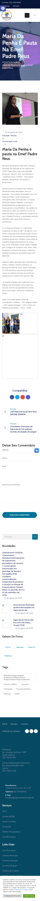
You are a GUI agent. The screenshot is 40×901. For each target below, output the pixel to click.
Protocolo (7, 827)
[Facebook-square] (27, 731)
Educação (13, 62)
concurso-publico (10, 684)
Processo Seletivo (23, 689)
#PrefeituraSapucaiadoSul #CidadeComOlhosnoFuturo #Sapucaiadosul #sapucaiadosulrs (17, 677)
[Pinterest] (22, 397)
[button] (3, 8)
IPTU (5, 811)
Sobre (4, 724)
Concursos (25, 684)
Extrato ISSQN (9, 816)
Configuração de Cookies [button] (12, 896)
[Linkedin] (28, 397)
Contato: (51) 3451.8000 (11, 2)
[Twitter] (17, 397)
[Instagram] (31, 731)
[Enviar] (35, 537)
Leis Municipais (9, 837)
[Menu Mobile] (27, 15)
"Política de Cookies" (21, 890)
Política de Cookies (11, 871)
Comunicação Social (9, 141)
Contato (24, 724)
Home (5, 62)
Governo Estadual (10, 861)
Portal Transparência (11, 832)
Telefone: (15, 792)
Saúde (17, 694)
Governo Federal (10, 866)
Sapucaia (7, 694)
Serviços (14, 724)
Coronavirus (8, 689)
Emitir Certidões (9, 821)
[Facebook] (12, 397)
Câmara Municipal (10, 855)
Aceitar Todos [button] (29, 896)
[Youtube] (36, 731)
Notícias (13, 135)
